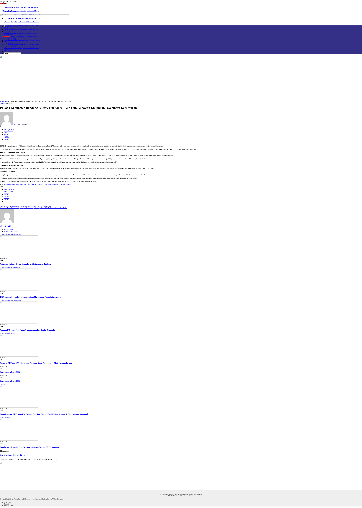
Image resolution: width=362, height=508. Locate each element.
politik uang (36, 184)
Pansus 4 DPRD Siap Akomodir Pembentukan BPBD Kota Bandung (25, 206)
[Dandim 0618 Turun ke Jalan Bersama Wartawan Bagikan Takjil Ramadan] (19, 440)
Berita (8, 234)
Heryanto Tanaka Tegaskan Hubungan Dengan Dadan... (22, 40)
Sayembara (50, 184)
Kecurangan (24, 184)
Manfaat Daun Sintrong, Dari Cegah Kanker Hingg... (21, 11)
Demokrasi (6, 184)
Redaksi (6, 51)
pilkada (30, 184)
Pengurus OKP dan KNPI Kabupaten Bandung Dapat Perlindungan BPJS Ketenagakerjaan (36, 363)
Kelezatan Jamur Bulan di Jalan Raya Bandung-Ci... (21, 44)
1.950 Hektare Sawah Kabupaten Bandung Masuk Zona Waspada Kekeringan (30, 297)
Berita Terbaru (8, 502)
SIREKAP (57, 184)
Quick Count (43, 184)
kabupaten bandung (15, 184)
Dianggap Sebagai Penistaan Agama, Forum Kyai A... (21, 25)
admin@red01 (17, 124)
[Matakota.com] (9, 11)
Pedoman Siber (8, 505)
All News (3, 234)
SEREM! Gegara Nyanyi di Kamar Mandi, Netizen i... (21, 29)
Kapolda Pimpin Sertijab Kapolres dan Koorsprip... (21, 37)
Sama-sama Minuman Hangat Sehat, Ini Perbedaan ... (21, 48)
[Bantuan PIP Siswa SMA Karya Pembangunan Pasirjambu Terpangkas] (19, 323)
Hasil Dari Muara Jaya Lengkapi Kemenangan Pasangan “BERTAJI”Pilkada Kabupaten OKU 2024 (33, 208)
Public (12, 267)
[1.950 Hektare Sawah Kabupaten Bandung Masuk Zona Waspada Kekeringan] (19, 290)
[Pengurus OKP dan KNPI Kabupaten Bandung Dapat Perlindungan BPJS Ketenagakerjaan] (19, 356)
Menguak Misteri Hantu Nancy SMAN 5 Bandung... (21, 7)
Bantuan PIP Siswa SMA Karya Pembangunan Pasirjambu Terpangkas (28, 330)
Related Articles (8, 229)
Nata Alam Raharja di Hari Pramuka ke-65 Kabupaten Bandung (25, 264)
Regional (20, 234)
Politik (6, 101)
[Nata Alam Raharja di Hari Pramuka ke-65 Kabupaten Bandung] (19, 257)
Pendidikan (13, 234)
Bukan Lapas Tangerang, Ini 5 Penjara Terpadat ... (21, 33)
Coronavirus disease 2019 (10, 372)
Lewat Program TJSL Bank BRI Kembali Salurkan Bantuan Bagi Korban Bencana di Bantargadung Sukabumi (44, 414)
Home (2, 101)
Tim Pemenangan (65, 184)
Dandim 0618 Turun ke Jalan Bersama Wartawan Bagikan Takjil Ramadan (29, 447)
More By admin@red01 (11, 231)
